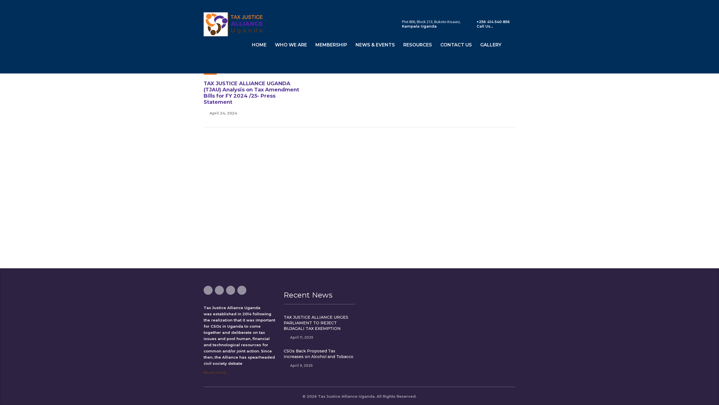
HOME (259, 45)
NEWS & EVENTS (375, 45)
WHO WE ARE (291, 45)
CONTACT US (456, 45)
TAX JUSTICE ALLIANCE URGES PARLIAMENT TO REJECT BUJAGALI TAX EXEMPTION (316, 323)
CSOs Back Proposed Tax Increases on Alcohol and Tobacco (318, 353)
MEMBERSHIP (331, 45)
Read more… (216, 372)
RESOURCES (417, 45)
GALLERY (490, 45)
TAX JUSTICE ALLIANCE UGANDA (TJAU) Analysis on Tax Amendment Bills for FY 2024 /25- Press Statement (251, 92)
